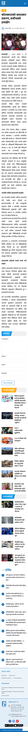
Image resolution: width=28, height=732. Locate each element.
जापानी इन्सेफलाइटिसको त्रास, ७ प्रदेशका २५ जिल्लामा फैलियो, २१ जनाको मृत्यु (15, 596)
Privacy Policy (18, 678)
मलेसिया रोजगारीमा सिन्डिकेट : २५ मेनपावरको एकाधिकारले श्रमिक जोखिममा (15, 643)
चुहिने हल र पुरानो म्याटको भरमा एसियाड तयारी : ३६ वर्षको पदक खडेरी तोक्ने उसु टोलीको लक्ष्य (16, 662)
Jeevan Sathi (5, 695)
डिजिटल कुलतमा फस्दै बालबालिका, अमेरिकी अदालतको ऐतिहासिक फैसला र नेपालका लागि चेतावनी (16, 633)
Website (4, 373)
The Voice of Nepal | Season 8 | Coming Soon (13, 688)
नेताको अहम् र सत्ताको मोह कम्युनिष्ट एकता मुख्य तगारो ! (15, 652)
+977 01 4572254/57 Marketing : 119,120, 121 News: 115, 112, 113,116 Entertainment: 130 (17, 708)
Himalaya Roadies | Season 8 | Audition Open (13, 692)
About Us (4, 675)
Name (4, 356)
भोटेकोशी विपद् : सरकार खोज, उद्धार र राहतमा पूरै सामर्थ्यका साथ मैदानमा (16, 613)
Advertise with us (7, 678)
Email (4, 365)
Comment (5, 339)
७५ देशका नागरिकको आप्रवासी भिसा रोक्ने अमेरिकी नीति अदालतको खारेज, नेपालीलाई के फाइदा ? (16, 622)
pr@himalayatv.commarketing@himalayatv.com (18, 715)
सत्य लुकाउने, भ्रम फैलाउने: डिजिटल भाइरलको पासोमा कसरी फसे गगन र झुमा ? (15, 577)
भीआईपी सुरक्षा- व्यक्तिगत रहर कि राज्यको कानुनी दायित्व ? (15, 605)
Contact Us (12, 675)
